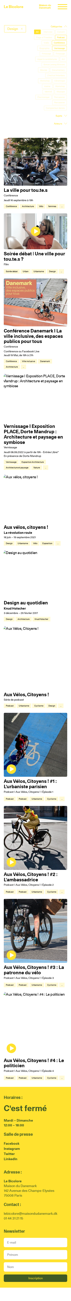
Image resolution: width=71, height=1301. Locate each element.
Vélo (41, 206)
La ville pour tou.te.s (26, 190)
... (61, 206)
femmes (52, 206)
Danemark (45, 361)
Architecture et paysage (17, 467)
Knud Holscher (41, 619)
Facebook (11, 1143)
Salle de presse (18, 1134)
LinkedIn (10, 1159)
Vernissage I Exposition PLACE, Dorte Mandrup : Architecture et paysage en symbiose (33, 434)
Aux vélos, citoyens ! (26, 527)
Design (52, 271)
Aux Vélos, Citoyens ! (26, 694)
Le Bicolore (13, 6)
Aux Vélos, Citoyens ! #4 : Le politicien (34, 1063)
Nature (37, 467)
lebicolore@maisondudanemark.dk (30, 1213)
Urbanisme (39, 271)
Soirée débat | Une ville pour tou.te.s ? (34, 256)
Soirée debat (12, 271)
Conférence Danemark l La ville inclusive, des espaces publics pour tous (33, 336)
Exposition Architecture (33, 462)
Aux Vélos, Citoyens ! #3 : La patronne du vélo (34, 970)
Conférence (11, 206)
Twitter (9, 1153)
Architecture (28, 206)
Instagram (12, 1148)
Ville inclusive (28, 361)
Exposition (47, 543)
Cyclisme (38, 705)
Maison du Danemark (45, 6)
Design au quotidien (26, 602)
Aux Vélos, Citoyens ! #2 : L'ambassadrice (31, 877)
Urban (25, 271)
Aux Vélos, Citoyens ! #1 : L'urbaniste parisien (30, 784)
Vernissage (11, 462)
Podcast (10, 705)
